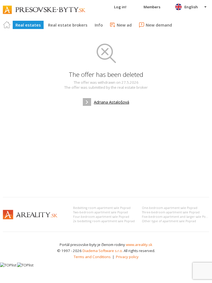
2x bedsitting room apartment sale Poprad (104, 221)
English (191, 6)
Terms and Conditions (92, 256)
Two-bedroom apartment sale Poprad (100, 212)
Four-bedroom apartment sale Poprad (101, 217)
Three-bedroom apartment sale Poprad (171, 212)
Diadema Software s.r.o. (103, 250)
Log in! (120, 6)
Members (152, 6)
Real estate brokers (68, 25)
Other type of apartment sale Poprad (169, 221)
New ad (124, 25)
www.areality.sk (139, 244)
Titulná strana (7, 25)
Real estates (28, 25)
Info (99, 25)
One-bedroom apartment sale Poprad (169, 208)
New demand (159, 25)
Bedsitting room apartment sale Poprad (102, 208)
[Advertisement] (106, 151)
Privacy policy (127, 256)
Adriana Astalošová (111, 102)
